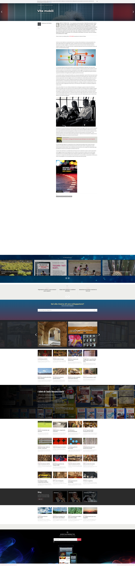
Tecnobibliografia (41, 5)
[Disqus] (76, 213)
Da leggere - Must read (49, 5)
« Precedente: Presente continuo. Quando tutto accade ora (8, 564)
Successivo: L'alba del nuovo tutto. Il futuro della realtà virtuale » (126, 564)
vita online (62, 196)
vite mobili (58, 196)
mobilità (70, 196)
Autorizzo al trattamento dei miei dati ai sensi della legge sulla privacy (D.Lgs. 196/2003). (66, 541)
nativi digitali (66, 196)
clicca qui (50, 2)
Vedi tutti (40, 499)
